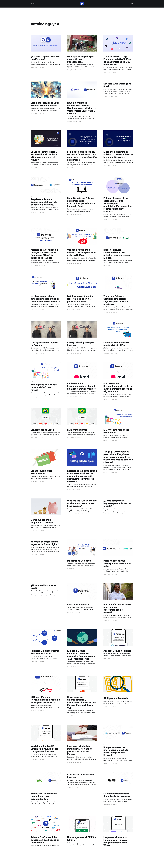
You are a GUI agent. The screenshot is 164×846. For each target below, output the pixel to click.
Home (33, 4)
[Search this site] (132, 3)
